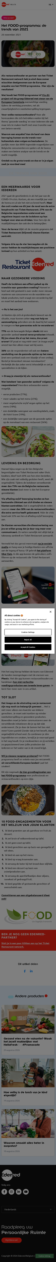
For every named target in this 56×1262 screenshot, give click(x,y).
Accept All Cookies (28, 647)
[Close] (50, 612)
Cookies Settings (27, 632)
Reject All (28, 640)
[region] (28, 631)
